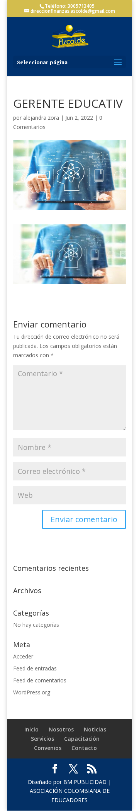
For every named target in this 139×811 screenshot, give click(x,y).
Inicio (31, 729)
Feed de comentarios (39, 680)
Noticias (95, 729)
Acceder (23, 656)
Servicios (42, 738)
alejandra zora (41, 117)
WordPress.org (31, 692)
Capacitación (82, 738)
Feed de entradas (35, 668)
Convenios (47, 748)
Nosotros (61, 729)
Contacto (84, 748)
